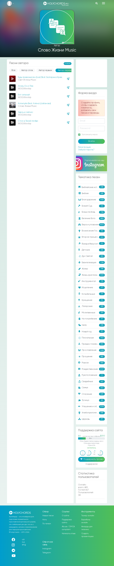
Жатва (92, 269)
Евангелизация (92, 262)
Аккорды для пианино (86, 528)
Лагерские (92, 306)
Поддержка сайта (67, 521)
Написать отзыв (68, 533)
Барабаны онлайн (85, 521)
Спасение (92, 394)
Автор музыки (45, 70)
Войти (91, 141)
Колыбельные (92, 294)
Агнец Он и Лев (25, 86)
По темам (46, 524)
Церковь (92, 419)
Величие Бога (93, 218)
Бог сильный (24, 95)
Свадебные (92, 381)
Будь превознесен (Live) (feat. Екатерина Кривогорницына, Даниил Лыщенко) (55, 77)
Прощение (92, 356)
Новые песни (48, 516)
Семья (92, 388)
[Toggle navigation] (103, 3)
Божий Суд (92, 206)
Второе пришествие (92, 237)
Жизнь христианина (93, 275)
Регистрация (84, 147)
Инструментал (92, 281)
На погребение (92, 319)
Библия (92, 193)
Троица (92, 400)
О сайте (65, 516)
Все (13, 70)
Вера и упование (93, 225)
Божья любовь (92, 212)
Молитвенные (92, 312)
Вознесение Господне (93, 231)
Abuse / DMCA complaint (68, 528)
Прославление (93, 350)
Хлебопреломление (92, 413)
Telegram (46, 553)
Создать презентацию (87, 535)
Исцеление (92, 287)
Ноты (44, 520)
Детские (92, 250)
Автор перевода (66, 70)
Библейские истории (92, 187)
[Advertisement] (91, 73)
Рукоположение (92, 375)
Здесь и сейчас (25, 112)
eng (24, 545)
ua (23, 539)
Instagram (46, 549)
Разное (93, 363)
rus (23, 542)
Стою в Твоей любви (28, 121)
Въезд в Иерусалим (92, 244)
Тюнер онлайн (87, 516)
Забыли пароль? (86, 150)
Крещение (92, 300)
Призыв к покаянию (92, 344)
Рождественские (93, 369)
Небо (92, 325)
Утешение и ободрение (93, 406)
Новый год (92, 331)
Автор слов (27, 70)
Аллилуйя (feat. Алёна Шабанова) (34, 103)
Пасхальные (93, 338)
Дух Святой (92, 256)
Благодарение (93, 200)
